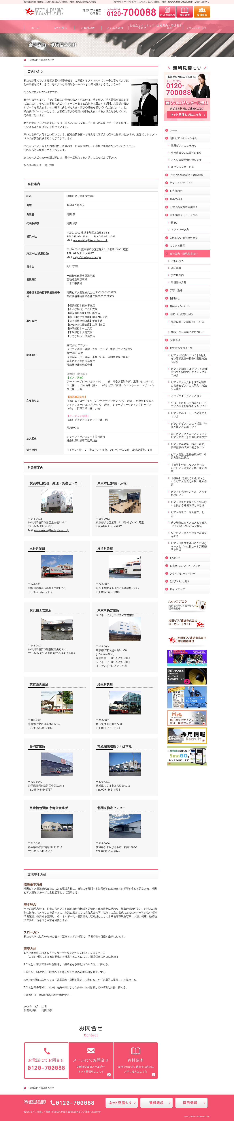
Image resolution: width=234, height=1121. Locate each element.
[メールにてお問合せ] (167, 12)
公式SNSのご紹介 (180, 581)
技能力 (175, 222)
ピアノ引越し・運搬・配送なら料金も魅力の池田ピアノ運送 (60, 1111)
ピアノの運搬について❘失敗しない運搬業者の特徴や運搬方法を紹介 (189, 358)
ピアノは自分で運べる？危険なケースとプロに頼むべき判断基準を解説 (189, 546)
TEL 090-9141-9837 (80, 253)
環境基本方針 (37, 874)
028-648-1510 (42, 851)
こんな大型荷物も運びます (186, 159)
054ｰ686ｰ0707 (42, 789)
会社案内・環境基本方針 (184, 253)
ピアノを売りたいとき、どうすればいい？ (189, 493)
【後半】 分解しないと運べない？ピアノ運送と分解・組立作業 (189, 481)
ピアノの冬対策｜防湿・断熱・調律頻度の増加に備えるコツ (189, 446)
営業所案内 (35, 467)
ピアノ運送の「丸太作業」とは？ (187, 514)
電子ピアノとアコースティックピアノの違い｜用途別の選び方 (189, 435)
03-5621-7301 (120, 662)
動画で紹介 (176, 199)
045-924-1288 (42, 653)
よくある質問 (177, 245)
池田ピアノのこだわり (184, 145)
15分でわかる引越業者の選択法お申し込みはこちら (136, 1065)
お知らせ (175, 557)
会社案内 (34, 184)
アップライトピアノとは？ (186, 395)
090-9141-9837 (111, 526)
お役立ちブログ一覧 (181, 348)
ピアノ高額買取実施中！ (184, 207)
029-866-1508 (110, 789)
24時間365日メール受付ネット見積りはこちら (91, 1065)
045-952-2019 (42, 592)
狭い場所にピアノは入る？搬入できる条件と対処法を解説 (189, 524)
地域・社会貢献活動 (181, 314)
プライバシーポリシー (182, 573)
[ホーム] (25, 60)
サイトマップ (177, 589)
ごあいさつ (35, 71)
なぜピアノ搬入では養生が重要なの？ (189, 534)
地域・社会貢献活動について (187, 331)
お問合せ (175, 298)
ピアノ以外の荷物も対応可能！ (187, 175)
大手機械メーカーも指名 (184, 215)
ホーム (173, 130)
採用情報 (175, 340)
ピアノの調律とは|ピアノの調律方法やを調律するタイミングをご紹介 (189, 372)
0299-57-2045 (110, 851)
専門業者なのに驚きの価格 (186, 152)
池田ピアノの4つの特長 (183, 138)
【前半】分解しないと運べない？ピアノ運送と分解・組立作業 (189, 468)
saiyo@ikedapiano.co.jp (87, 257)
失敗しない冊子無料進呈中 (185, 237)
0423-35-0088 (42, 727)
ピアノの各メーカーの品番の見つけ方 (189, 415)
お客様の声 (176, 190)
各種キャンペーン (180, 306)
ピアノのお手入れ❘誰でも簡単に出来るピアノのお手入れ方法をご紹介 (189, 385)
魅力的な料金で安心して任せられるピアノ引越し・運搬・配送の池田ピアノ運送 (60, 2)
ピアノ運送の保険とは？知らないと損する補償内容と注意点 (189, 504)
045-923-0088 (110, 592)
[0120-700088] (120, 12)
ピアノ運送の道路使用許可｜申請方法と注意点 (189, 456)
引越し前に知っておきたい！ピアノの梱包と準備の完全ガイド (189, 404)
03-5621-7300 (120, 658)
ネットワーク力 (180, 229)
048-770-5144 (110, 728)
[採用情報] (202, 12)
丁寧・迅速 (176, 290)
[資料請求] (184, 12)
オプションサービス (182, 166)
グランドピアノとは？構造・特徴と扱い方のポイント (189, 425)
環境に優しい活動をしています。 (187, 323)
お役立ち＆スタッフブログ (185, 565)
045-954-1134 (42, 526)
